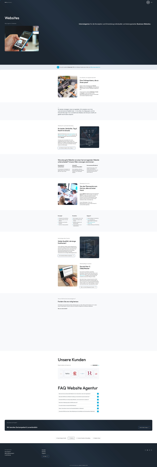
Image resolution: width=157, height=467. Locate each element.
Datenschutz (84, 465)
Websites (72, 438)
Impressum (80, 465)
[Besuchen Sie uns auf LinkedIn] (149, 450)
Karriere (44, 451)
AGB (86, 465)
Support (44, 453)
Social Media (69, 135)
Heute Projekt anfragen (144, 427)
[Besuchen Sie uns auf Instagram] (151, 450)
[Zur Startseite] (148, 2)
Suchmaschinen (72, 133)
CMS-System (82, 275)
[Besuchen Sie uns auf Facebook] (145, 450)
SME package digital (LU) (95, 67)
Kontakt (44, 450)
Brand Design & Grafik (61, 438)
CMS (88, 219)
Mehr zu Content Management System (87, 287)
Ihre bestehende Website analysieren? (65, 255)
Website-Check (97, 438)
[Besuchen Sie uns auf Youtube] (147, 450)
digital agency (8, 2)
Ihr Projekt (44, 456)
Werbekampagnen (61, 135)
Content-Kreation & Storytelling (84, 438)
